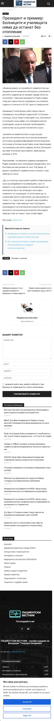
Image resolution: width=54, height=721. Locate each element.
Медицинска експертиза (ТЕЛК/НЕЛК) (20, 559)
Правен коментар (11, 574)
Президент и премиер (19, 258)
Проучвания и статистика (15, 578)
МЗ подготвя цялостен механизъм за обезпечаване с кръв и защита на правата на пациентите (26, 411)
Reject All (27, 715)
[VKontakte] (28, 629)
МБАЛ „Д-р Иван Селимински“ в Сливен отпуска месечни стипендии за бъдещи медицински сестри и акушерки (26, 423)
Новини (11, 10)
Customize (27, 709)
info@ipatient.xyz (18, 651)
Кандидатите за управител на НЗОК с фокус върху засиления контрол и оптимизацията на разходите (25, 490)
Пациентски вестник (12, 36)
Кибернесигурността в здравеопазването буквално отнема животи (14, 291)
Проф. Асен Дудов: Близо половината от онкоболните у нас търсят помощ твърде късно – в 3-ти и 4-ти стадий (27, 435)
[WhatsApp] (22, 41)
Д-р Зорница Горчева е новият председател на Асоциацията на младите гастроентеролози (28, 244)
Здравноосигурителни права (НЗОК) (19, 548)
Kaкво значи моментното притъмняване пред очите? (39, 289)
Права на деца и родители (15, 570)
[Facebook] (5, 41)
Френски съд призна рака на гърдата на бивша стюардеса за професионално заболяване (24, 479)
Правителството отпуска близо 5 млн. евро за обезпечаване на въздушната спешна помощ (23, 524)
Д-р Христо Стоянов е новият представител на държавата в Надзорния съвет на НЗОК (24, 513)
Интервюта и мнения (13, 555)
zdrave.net (17, 220)
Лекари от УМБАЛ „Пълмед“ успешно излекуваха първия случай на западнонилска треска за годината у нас (27, 446)
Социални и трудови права (16, 582)
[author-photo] (27, 314)
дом (4, 10)
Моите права (9, 563)
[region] (27, 699)
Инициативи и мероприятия (16, 552)
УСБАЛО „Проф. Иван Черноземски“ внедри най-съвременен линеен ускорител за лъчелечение (24, 458)
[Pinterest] (16, 41)
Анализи (7, 544)
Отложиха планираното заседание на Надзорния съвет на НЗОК (27, 469)
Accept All (27, 702)
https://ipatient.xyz (27, 321)
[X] (10, 41)
